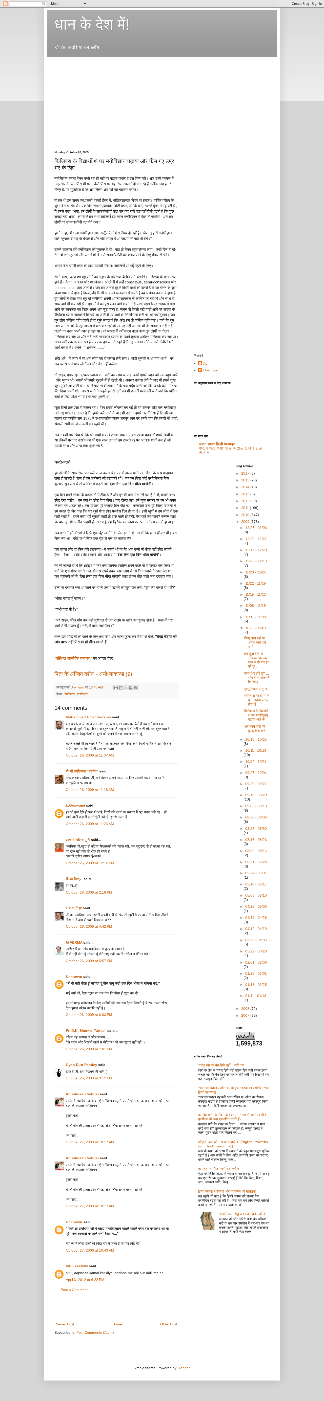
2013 (245, 494)
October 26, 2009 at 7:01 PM (89, 1049)
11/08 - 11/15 (255, 606)
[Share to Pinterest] (135, 687)
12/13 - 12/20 (256, 550)
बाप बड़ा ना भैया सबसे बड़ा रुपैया (218, 1169)
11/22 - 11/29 (255, 583)
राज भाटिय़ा (74, 908)
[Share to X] (125, 687)
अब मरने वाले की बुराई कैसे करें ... (256, 728)
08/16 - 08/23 (256, 840)
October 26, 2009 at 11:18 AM (90, 790)
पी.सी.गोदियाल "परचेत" (82, 771)
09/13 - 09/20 (256, 795)
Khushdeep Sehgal (82, 1094)
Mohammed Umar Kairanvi (88, 717)
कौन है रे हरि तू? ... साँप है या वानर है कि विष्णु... (256, 677)
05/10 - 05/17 (256, 884)
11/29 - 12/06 (255, 572)
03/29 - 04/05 (256, 940)
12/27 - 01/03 (256, 528)
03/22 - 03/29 (256, 951)
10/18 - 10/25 (256, 739)
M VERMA (74, 942)
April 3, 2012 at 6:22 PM (85, 1280)
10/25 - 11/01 (255, 628)
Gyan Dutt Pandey (81, 1065)
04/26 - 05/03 (256, 906)
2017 (245, 473)
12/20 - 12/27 (256, 539)
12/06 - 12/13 (256, 561)
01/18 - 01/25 (256, 985)
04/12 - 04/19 (256, 929)
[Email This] (115, 687)
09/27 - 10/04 (256, 773)
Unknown (74, 976)
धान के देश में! (92, 24)
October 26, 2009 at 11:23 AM (90, 824)
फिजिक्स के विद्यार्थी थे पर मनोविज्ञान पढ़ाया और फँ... (256, 715)
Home (117, 1324)
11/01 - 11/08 (255, 617)
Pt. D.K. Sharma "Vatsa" (86, 1031)
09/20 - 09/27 (256, 784)
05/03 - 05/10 (256, 895)
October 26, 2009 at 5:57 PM (89, 961)
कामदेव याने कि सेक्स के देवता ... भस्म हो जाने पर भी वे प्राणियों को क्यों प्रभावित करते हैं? (232, 1117)
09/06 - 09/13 (256, 806)
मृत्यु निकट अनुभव (255, 689)
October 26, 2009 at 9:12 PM (89, 1078)
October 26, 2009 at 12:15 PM (90, 863)
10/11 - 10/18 (255, 750)
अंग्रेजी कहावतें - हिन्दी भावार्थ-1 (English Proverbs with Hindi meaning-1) (233, 1144)
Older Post (168, 1324)
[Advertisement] (146, 64)
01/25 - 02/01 (256, 973)
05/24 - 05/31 (256, 873)
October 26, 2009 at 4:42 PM (89, 926)
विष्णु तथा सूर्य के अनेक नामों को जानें (255, 642)
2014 (245, 487)
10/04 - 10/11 (255, 762)
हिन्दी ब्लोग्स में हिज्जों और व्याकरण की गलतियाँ (227, 1191)
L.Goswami (75, 805)
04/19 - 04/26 (256, 918)
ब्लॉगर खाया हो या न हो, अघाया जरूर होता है (256, 700)
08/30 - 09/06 (256, 817)
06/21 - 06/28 (256, 862)
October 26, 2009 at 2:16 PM (89, 892)
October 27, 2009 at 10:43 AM (90, 1250)
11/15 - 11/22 (255, 594)
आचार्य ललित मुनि (78, 840)
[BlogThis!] (120, 687)
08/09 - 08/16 (256, 851)
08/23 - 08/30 (256, 829)
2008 (245, 1009)
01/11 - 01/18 (255, 996)
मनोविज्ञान (82, 694)
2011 (245, 508)
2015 (245, 480)
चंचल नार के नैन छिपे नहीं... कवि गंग (221, 1065)
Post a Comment (74, 1290)
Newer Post (65, 1324)
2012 (245, 501)
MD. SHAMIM (77, 1266)
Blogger (183, 1368)
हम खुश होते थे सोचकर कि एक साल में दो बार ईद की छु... (256, 660)
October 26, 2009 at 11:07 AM (90, 755)
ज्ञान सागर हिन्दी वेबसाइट (217, 444)
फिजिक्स (70, 694)
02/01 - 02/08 (256, 962)
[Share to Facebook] (130, 687)
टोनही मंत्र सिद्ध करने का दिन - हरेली (242, 1214)
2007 (245, 1015)
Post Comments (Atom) (95, 1332)
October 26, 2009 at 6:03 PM (89, 1015)
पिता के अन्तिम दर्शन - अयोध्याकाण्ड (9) (93, 674)
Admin (208, 363)
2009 (245, 522)
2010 (245, 515)
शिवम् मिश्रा (74, 879)
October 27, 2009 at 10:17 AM (90, 1142)
